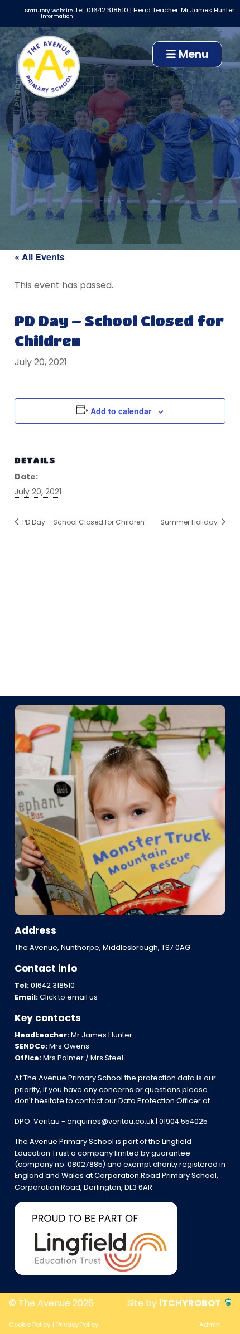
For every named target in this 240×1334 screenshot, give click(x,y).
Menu (192, 54)
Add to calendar (120, 410)
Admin (209, 1324)
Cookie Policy (29, 1324)
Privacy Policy (77, 1324)
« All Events (40, 256)
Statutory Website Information (49, 13)
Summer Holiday (189, 522)
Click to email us (69, 997)
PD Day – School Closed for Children (83, 522)
